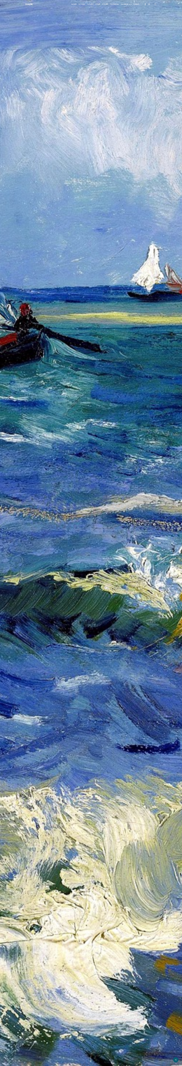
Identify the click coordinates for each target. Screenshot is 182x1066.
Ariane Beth (91, 589)
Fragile (29, 4)
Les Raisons (91, 553)
